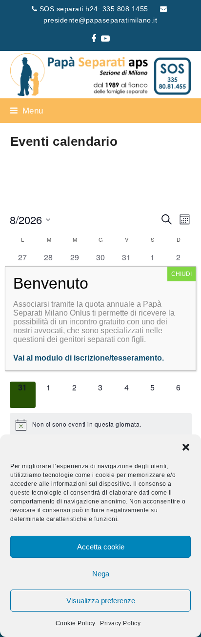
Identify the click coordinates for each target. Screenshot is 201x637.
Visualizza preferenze (100, 600)
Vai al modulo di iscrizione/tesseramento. (88, 358)
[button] (186, 447)
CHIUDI (181, 274)
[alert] (101, 424)
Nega (100, 573)
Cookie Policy (76, 623)
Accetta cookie (100, 547)
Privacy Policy (120, 623)
